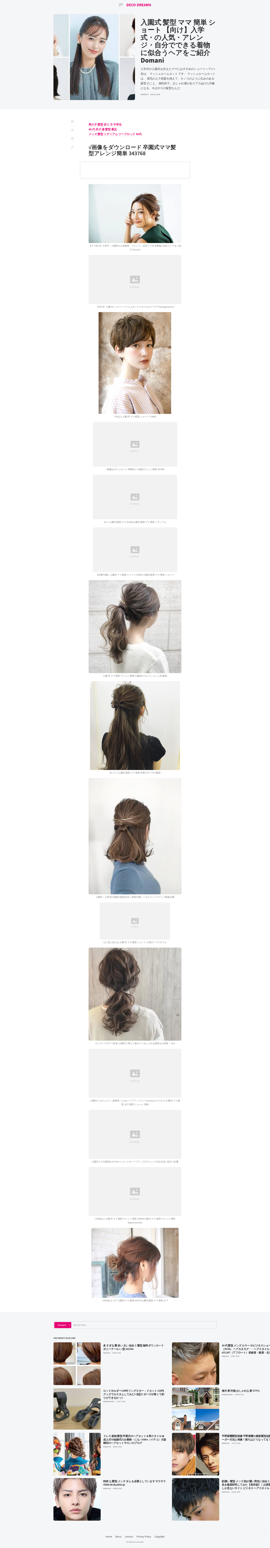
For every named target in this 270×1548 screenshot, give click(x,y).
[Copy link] (72, 147)
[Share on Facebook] (72, 121)
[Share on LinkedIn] (72, 138)
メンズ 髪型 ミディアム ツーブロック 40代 (115, 134)
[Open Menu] (121, 5)
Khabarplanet (108, 1402)
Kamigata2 (107, 1447)
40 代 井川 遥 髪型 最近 (103, 129)
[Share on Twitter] (72, 130)
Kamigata (145, 94)
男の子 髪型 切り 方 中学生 (105, 124)
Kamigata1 (107, 1488)
